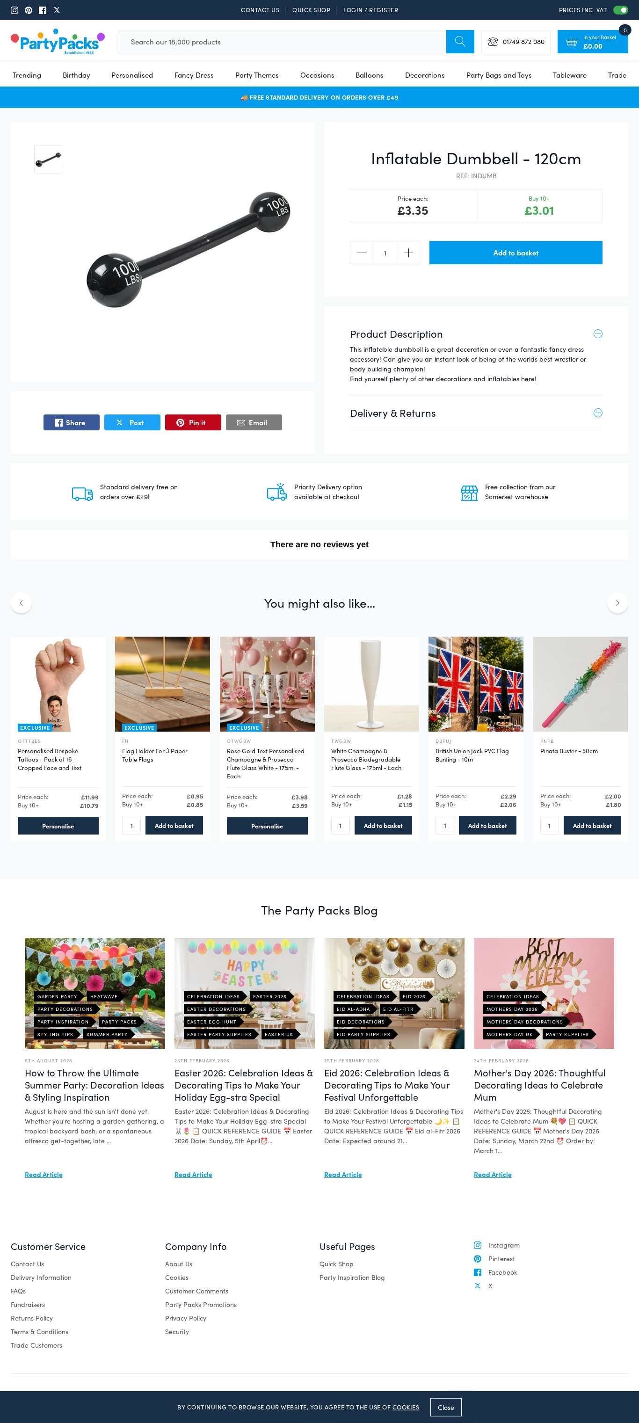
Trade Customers (36, 1345)
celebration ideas (213, 996)
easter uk (279, 1034)
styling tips (55, 1034)
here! (529, 378)
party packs (119, 1021)
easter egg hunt (212, 1021)
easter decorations (216, 1009)
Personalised (132, 75)
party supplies (567, 1034)
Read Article (44, 1174)
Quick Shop (311, 10)
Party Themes (257, 75)
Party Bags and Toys (499, 75)
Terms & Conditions (39, 1331)
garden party (57, 996)
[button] (48, 159)
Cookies (177, 1277)
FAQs (18, 1290)
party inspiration (63, 1021)
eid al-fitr (398, 1009)
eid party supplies (364, 1034)
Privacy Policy (185, 1318)
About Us (178, 1263)
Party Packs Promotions (201, 1304)
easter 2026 (270, 996)
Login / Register (370, 10)
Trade (617, 75)
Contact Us (260, 10)
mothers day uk (510, 1034)
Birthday (76, 75)
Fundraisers (28, 1304)
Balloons (370, 75)
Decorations (425, 75)
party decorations (65, 1009)
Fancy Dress (194, 75)
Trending (27, 75)
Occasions (317, 75)
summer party (107, 1034)
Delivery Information (41, 1277)
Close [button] (446, 1406)
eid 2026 (414, 996)
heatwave (104, 996)
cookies (406, 1407)
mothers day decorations (525, 1021)
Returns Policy (32, 1318)
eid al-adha (353, 1009)
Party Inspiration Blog (352, 1277)
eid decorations (361, 1021)
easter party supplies (219, 1034)
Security (177, 1331)
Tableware (570, 75)
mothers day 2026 (512, 1009)
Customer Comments (196, 1290)
